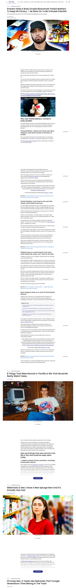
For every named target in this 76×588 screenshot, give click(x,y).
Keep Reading (38, 478)
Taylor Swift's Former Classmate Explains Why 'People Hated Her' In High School (38, 306)
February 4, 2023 (48, 192)
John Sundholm (10, 16)
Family (32, 1)
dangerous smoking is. (39, 464)
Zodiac (21, 1)
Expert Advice (60, 1)
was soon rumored (34, 176)
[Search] (66, 2)
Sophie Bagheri (10, 379)
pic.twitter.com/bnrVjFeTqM (38, 190)
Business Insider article (33, 555)
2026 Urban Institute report (29, 561)
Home (8, 6)
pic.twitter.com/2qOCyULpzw (46, 345)
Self (29, 1)
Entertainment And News (15, 6)
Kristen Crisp (9, 586)
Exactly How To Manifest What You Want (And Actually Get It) (37, 308)
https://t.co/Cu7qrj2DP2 (32, 345)
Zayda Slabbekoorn (11, 493)
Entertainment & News (38, 1)
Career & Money (54, 1)
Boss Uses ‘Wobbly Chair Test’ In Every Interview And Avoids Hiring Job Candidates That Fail (38, 311)
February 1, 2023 (46, 347)
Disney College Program (27, 322)
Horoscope (26, 1)
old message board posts (29, 141)
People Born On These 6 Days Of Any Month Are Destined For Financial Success (37, 315)
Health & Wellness (47, 1)
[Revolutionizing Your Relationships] (12, 2)
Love (19, 1)
